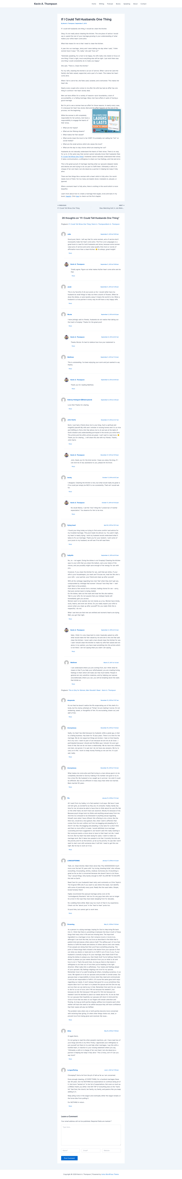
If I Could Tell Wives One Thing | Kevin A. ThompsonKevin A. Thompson (94, 224)
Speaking (127, 4)
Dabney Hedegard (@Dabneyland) (79, 400)
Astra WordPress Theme (110, 1174)
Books (118, 4)
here (77, 196)
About (135, 4)
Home (94, 4)
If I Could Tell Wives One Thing (72, 156)
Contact (143, 4)
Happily (68, 196)
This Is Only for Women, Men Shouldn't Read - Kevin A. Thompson (92, 690)
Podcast (110, 4)
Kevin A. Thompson (45, 3)
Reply (70, 253)
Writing (101, 4)
